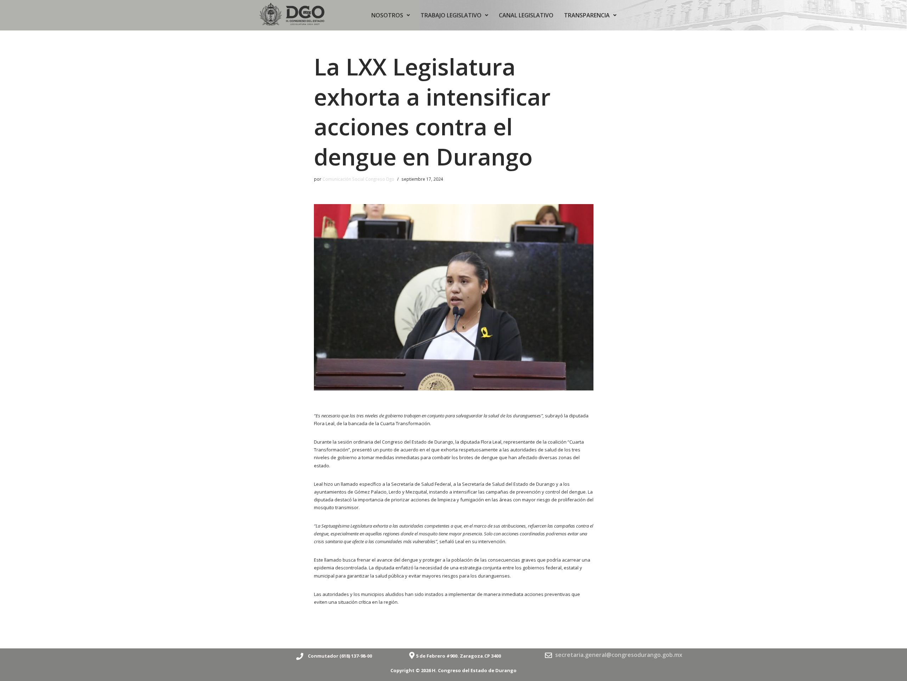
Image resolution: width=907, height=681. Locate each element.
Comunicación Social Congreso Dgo (358, 179)
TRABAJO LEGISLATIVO (451, 15)
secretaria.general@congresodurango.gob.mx (618, 655)
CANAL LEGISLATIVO (526, 15)
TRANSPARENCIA (587, 15)
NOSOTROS (387, 15)
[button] (390, 15)
